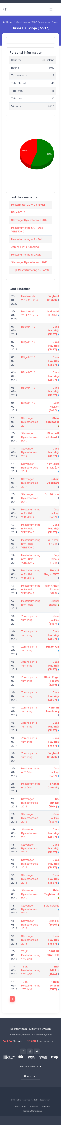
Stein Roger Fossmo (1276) (52, 681)
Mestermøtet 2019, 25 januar (28, 204)
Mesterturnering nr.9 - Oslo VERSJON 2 (31, 513)
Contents (29, 1076)
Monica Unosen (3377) (54, 985)
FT (4, 9)
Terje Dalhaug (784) (55, 559)
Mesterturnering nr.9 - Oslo (27, 239)
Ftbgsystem (44, 1100)
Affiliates (34, 1106)
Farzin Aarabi (52, 905)
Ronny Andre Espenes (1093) (52, 589)
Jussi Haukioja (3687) (54, 330)
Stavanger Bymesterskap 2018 (29, 262)
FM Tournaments (29, 1066)
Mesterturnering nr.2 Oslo (26, 254)
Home (9, 22)
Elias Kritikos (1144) (54, 803)
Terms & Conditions (32, 1111)
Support (46, 1106)
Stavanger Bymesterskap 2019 (29, 220)
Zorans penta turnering (25, 246)
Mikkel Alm (53, 646)
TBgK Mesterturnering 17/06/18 (30, 270)
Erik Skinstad (52, 494)
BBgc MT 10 (18, 212)
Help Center (20, 1106)
